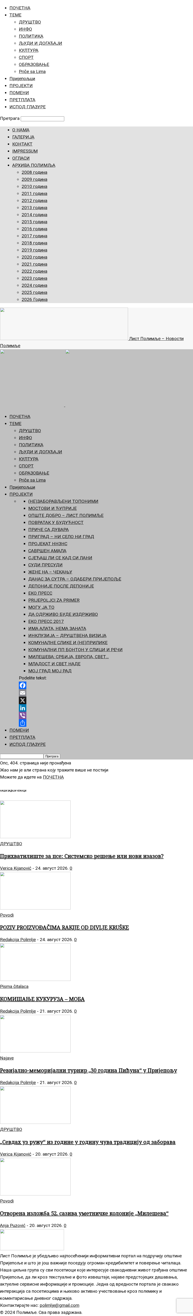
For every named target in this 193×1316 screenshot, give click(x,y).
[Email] (106, 693)
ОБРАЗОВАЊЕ (34, 64)
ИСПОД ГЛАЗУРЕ (27, 107)
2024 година (34, 285)
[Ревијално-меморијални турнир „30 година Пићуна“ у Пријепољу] (35, 1051)
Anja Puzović (12, 1225)
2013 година (34, 207)
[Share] (106, 723)
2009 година (34, 179)
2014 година (34, 214)
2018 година (34, 243)
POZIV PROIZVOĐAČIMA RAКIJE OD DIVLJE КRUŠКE (64, 927)
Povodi (7, 915)
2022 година (34, 271)
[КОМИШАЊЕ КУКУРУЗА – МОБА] (35, 979)
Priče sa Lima (32, 71)
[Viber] (106, 715)
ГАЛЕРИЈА (23, 137)
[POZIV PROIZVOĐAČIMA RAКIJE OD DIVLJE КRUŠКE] (35, 908)
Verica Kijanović (15, 868)
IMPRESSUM (25, 151)
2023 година (34, 278)
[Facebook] (106, 685)
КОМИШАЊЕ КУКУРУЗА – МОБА (42, 999)
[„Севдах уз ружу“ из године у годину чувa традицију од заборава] (35, 1122)
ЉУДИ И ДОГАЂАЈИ (40, 43)
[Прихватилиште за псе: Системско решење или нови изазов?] (35, 836)
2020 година (34, 257)
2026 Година (35, 299)
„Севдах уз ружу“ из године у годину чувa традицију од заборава (88, 1141)
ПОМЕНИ (19, 92)
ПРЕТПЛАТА (22, 99)
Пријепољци (22, 78)
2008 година (34, 172)
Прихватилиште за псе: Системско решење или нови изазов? (82, 856)
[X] (106, 700)
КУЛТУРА (28, 50)
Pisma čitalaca (14, 986)
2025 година (34, 292)
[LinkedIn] (106, 708)
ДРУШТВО (30, 22)
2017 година (34, 236)
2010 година (34, 186)
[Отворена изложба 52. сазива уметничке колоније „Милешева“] (35, 1194)
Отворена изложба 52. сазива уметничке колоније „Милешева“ (84, 1213)
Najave (7, 1058)
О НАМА (20, 130)
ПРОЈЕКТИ (21, 85)
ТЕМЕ (15, 15)
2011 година (34, 193)
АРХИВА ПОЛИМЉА (33, 165)
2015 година (34, 221)
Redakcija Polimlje (18, 939)
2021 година (34, 264)
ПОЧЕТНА (19, 8)
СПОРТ (26, 57)
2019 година (34, 250)
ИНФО (25, 29)
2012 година (34, 200)
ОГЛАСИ (21, 158)
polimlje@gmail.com (59, 1305)
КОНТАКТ (22, 144)
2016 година (34, 229)
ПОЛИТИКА (31, 36)
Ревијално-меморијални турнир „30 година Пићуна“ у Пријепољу (88, 1070)
